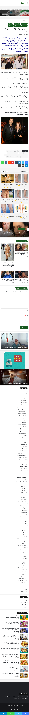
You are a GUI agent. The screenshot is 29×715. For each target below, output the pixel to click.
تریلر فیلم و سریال (21, 572)
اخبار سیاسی (23, 420)
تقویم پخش (22, 418)
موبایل (10, 696)
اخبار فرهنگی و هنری (22, 433)
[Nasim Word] (22, 3)
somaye (24, 32)
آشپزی (25, 391)
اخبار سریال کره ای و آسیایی (19, 415)
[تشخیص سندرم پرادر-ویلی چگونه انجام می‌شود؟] (24, 669)
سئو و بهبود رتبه (23, 514)
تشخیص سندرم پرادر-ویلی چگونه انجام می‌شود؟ (11, 667)
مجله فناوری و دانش (22, 580)
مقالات (25, 587)
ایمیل (26, 315)
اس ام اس (24, 528)
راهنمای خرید (23, 532)
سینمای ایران (22, 426)
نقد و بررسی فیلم (21, 576)
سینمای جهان (22, 431)
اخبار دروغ (20, 151)
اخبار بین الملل (23, 402)
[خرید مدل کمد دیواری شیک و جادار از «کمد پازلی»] (24, 675)
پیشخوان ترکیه (16, 25)
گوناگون (25, 525)
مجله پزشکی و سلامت (23, 550)
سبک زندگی (24, 508)
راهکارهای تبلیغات (21, 563)
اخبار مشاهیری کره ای (21, 455)
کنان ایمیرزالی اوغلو (24, 156)
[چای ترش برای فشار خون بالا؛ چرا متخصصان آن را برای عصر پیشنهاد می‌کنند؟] (24, 624)
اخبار (26, 394)
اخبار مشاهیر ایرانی (22, 448)
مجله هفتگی (24, 556)
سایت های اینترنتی (22, 517)
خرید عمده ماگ (25, 696)
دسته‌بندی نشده (24, 499)
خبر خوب (24, 558)
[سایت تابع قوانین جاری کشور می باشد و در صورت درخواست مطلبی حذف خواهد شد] (14, 13)
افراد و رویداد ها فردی (23, 459)
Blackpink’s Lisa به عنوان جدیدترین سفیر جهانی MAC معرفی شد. (15, 382)
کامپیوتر (24, 534)
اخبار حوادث (23, 404)
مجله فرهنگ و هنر (22, 578)
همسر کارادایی (17, 156)
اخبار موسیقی (23, 435)
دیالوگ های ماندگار (23, 506)
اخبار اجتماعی (23, 396)
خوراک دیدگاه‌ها (24, 605)
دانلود (26, 479)
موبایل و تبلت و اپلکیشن (21, 539)
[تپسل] (4, 352)
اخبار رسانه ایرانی (21, 409)
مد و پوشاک (23, 536)
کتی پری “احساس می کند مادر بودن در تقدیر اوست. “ (8, 279)
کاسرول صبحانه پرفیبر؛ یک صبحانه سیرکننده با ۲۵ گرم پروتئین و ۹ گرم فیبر (10, 648)
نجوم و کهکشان (23, 541)
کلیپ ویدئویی (23, 591)
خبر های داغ (24, 473)
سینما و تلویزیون (24, 510)
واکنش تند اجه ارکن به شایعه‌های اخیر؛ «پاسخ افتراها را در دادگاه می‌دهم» (14, 233)
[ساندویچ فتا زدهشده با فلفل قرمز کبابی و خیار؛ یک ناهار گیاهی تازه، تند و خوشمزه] (24, 662)
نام (27, 310)
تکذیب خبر (25, 153)
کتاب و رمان (23, 497)
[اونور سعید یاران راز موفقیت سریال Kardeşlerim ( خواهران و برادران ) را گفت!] (21, 247)
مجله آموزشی (24, 543)
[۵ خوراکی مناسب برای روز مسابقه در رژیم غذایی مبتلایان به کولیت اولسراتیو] (24, 617)
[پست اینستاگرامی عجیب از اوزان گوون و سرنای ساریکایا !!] (21, 274)
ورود (26, 600)
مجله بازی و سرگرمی (23, 547)
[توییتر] (23, 162)
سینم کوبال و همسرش (24, 155)
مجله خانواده (24, 552)
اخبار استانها (23, 398)
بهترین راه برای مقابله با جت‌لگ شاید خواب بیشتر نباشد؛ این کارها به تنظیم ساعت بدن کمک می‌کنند (10, 630)
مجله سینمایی (23, 569)
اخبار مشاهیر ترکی (24, 25)
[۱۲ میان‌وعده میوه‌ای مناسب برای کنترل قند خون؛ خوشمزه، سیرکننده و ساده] (24, 644)
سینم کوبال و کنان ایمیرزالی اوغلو (13, 153)
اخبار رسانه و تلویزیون (21, 407)
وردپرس (25, 607)
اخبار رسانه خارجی (21, 413)
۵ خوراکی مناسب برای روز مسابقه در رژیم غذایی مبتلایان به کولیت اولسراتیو (11, 616)
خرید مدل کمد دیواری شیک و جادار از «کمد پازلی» (16, 347)
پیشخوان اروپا (24, 464)
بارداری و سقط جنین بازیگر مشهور (12, 151)
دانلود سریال (23, 486)
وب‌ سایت (26, 321)
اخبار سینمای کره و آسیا (20, 424)
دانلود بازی (24, 484)
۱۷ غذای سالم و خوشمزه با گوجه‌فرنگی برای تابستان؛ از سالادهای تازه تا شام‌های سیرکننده (10, 655)
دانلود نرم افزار (23, 492)
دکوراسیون (24, 530)
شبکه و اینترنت (24, 512)
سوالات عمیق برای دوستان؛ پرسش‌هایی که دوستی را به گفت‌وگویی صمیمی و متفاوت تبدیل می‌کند (10, 636)
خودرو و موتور (24, 475)
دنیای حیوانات (24, 503)
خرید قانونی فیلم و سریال (21, 481)
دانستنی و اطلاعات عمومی (22, 477)
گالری (26, 521)
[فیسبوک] (26, 162)
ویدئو (26, 589)
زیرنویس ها (23, 495)
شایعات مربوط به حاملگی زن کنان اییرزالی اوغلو (12, 155)
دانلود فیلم (24, 488)
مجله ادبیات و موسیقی (22, 545)
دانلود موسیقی (23, 490)
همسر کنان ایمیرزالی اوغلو (10, 156)
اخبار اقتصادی (23, 400)
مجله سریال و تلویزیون (21, 567)
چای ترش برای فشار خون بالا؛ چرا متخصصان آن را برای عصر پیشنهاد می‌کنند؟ (10, 622)
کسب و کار (24, 561)
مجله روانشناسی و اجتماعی (20, 565)
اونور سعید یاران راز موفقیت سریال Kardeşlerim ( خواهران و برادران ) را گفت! (21, 253)
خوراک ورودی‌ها (24, 602)
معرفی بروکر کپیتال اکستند (19, 698)
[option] (14, 229)
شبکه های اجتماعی (22, 501)
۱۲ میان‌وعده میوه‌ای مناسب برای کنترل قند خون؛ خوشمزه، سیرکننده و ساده (10, 642)
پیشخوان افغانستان (23, 466)
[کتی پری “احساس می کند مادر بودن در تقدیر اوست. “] (7, 274)
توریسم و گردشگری (23, 470)
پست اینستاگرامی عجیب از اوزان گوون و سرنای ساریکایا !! (21, 280)
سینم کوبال (21, 153)
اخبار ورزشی (23, 437)
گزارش (25, 523)
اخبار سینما (24, 422)
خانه (26, 21)
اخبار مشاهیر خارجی (22, 453)
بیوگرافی (25, 462)
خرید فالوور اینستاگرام (17, 696)
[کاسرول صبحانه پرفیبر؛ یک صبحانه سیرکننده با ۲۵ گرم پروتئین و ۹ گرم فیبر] (24, 650)
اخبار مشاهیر (21, 21)
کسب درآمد (24, 519)
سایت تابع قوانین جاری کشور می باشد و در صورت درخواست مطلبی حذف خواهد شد (14, 9)
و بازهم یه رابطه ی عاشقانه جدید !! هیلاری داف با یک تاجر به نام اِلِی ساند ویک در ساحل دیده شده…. (8, 264)
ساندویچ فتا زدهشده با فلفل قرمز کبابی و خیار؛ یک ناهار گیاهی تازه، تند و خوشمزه (11, 661)
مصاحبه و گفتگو (24, 582)
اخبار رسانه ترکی (24, 23)
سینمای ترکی (10, 25)
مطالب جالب (24, 585)
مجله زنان (25, 554)
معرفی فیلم (22, 574)
